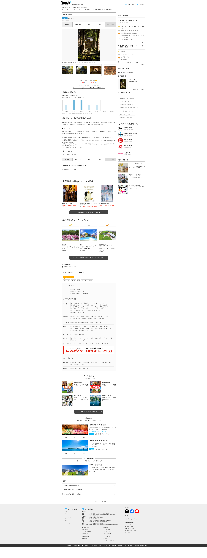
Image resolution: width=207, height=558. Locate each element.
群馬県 (105, 514)
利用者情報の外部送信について (141, 545)
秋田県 (101, 513)
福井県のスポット (99, 9)
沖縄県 (116, 524)
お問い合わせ (94, 545)
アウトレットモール (87, 280)
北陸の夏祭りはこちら (98, 449)
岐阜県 (94, 517)
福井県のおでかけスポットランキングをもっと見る (89, 257)
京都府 (94, 520)
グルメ (66, 513)
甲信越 (84, 516)
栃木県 (109, 514)
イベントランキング (86, 531)
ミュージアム (66, 323)
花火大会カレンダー (108, 535)
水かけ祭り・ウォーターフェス (127, 104)
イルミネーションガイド (109, 540)
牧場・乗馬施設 (75, 307)
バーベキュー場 (87, 343)
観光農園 (104, 305)
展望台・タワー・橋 (106, 328)
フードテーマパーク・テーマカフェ (80, 309)
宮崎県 (108, 524)
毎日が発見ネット (129, 532)
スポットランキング (86, 535)
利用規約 (69, 545)
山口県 (97, 521)
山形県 (104, 513)
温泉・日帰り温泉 (79, 334)
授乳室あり (94, 362)
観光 (64, 326)
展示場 (98, 310)
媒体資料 (114, 545)
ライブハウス (104, 338)
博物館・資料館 (84, 322)
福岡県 (90, 524)
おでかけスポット (77, 9)
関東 (83, 514)
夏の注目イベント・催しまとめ (127, 98)
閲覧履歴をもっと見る (138, 89)
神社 (101, 326)
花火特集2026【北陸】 (98, 425)
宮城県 (90, 513)
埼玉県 (102, 514)
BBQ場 (73, 280)
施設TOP (67, 24)
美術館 (77, 322)
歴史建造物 (89, 328)
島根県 (104, 521)
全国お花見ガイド (107, 531)
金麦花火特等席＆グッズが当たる (97, 431)
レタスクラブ (128, 524)
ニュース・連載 (130, 4)
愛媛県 (94, 523)
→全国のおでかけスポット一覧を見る (81, 293)
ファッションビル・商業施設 (78, 318)
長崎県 (97, 524)
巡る (88, 368)
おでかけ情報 (141, 4)
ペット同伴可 (86, 362)
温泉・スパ (66, 334)
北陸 (63, 7)
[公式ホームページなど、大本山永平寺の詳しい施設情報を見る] (89, 88)
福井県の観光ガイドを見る (69, 169)
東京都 (90, 514)
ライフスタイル (68, 517)
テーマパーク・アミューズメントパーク (98, 303)
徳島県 (97, 523)
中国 (83, 522)
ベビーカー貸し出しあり (77, 364)
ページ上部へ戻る (101, 501)
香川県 (90, 523)
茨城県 (112, 514)
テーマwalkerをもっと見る (89, 411)
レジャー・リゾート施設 (97, 309)
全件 (72, 303)
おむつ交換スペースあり (104, 362)
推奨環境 (87, 545)
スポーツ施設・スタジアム (93, 338)
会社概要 (130, 545)
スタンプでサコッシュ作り (127, 39)
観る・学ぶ (78, 368)
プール (108, 307)
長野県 (94, 516)
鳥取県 (101, 521)
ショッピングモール (91, 316)
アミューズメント (66, 304)
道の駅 (77, 326)
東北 (83, 513)
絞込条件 (65, 362)
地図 (99, 24)
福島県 (108, 513)
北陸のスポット (88, 9)
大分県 (104, 524)
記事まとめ (67, 520)
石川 (66, 437)
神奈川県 (95, 514)
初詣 (76, 330)
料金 (89, 24)
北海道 (84, 511)
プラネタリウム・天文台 (92, 307)
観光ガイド (84, 538)
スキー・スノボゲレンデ (88, 310)
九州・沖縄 (85, 524)
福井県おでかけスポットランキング (131, 46)
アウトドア (66, 344)
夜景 (86, 330)
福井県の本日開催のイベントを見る (89, 212)
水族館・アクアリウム (91, 305)
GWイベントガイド (108, 533)
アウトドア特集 (95, 465)
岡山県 (94, 521)
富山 (75, 437)
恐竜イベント (131, 114)
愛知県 (90, 517)
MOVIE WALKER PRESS (130, 530)
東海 (83, 517)
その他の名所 (92, 330)
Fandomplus (68, 523)
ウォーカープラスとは (130, 518)
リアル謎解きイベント (125, 111)
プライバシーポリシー (78, 545)
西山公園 (123, 51)
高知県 (101, 523)
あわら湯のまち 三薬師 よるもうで (129, 33)
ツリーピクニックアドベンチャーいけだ (130, 62)
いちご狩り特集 (107, 529)
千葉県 (98, 514)
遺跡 (94, 328)
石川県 (74, 7)
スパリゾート (89, 334)
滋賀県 (109, 520)
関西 (83, 520)
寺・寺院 (74, 154)
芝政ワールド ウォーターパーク (128, 54)
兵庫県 (97, 520)
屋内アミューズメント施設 (78, 312)
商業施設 (65, 316)
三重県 (97, 517)
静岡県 (101, 517)
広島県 (90, 521)
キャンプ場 (66, 280)
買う (84, 368)
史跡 (98, 328)
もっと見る (141, 42)
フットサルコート (79, 338)
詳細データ (78, 24)
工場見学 (102, 307)
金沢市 (78, 7)
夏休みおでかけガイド (108, 536)
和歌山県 (105, 520)
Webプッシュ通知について (131, 519)
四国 (83, 523)
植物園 (82, 307)
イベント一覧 (85, 529)
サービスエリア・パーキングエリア (89, 326)
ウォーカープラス (66, 9)
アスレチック (95, 343)
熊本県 (101, 524)
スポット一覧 (85, 533)
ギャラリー (98, 322)
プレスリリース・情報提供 (104, 545)
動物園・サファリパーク (77, 305)
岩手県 (97, 513)
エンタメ (65, 338)
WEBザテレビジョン (129, 528)
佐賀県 (94, 524)
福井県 (66, 7)
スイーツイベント (136, 111)
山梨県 (90, 516)
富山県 (83, 7)
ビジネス (67, 518)
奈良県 (101, 520)
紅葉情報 (105, 538)
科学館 (91, 322)
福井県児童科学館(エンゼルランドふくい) (130, 57)
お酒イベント (123, 114)
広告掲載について (122, 545)
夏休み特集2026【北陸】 (99, 440)
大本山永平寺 (124, 59)
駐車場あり (78, 362)
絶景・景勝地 (74, 328)
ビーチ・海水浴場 (75, 310)
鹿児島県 (112, 524)
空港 (72, 330)
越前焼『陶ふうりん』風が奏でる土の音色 (131, 30)
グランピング (104, 343)
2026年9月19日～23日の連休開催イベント (129, 107)
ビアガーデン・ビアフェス (126, 101)
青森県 (94, 513)
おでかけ (67, 511)
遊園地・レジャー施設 (81, 303)
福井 (84, 437)
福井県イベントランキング (129, 20)
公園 (78, 280)
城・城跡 (82, 328)
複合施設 (90, 318)
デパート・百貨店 (79, 316)
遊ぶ (72, 368)
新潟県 (97, 516)
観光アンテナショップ (99, 318)
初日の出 (81, 330)
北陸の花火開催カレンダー (99, 434)
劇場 (111, 338)
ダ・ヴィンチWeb (129, 526)
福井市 (70, 7)
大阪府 (90, 520)
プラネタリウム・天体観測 (126, 117)
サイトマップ (62, 545)
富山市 (87, 7)
